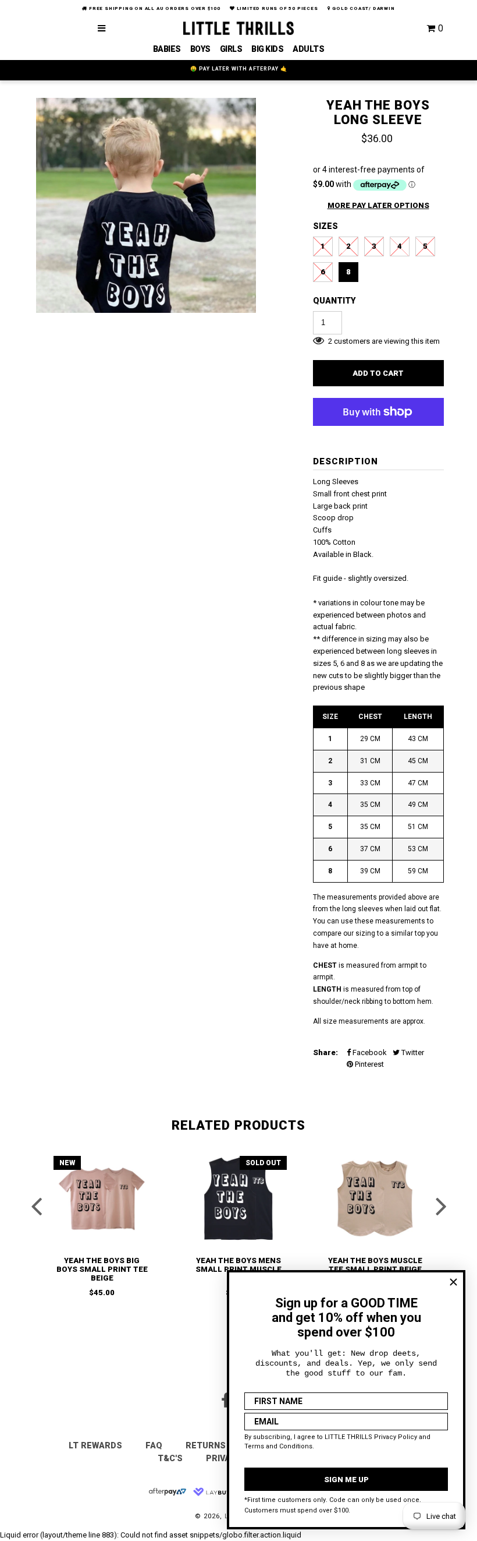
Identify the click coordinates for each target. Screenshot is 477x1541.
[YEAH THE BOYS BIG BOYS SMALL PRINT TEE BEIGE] (102, 1198)
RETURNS (206, 1445)
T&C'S (170, 1458)
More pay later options (378, 205)
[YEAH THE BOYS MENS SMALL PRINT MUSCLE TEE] (238, 1198)
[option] (146, 208)
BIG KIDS (267, 49)
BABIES (167, 49)
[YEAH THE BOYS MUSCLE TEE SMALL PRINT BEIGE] (375, 1198)
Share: (325, 1052)
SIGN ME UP (346, 1479)
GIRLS (231, 49)
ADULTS (308, 49)
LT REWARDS (95, 1445)
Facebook (369, 1052)
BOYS (200, 49)
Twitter (412, 1052)
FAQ (153, 1445)
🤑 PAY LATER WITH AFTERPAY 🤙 (238, 69)
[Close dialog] (453, 1282)
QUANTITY (334, 300)
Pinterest (368, 1064)
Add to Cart (378, 373)
